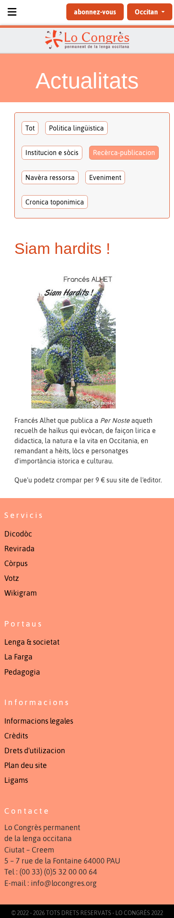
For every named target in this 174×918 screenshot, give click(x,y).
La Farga (18, 657)
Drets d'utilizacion (34, 750)
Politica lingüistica (76, 128)
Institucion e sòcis (52, 152)
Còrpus (15, 563)
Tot (30, 128)
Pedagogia (22, 672)
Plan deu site (25, 765)
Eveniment (105, 177)
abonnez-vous (95, 12)
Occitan (147, 12)
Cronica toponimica (54, 202)
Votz (11, 578)
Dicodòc (18, 534)
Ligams (16, 780)
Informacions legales (38, 721)
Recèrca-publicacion (124, 152)
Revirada (19, 549)
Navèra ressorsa (50, 177)
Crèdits (16, 736)
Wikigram (20, 593)
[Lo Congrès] (87, 39)
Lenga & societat (32, 642)
